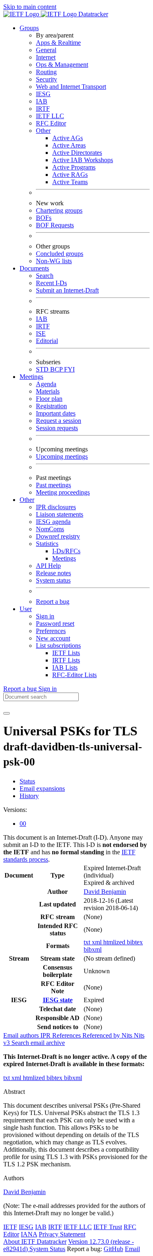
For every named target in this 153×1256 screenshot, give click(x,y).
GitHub (113, 1248)
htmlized (115, 942)
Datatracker (92, 14)
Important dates (55, 413)
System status (53, 580)
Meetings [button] (31, 376)
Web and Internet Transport (71, 86)
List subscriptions (58, 645)
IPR (46, 1035)
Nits (128, 1035)
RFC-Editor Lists (74, 674)
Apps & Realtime (58, 42)
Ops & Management (62, 64)
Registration (51, 406)
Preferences (51, 630)
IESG (43, 93)
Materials (48, 391)
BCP (57, 369)
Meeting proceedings (63, 492)
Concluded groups (59, 253)
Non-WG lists (54, 260)
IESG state (58, 999)
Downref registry (58, 536)
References (67, 1035)
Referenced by (102, 1035)
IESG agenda (53, 521)
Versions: (15, 809)
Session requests (57, 428)
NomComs (50, 529)
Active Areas (69, 145)
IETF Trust (107, 1226)
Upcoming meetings (62, 456)
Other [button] (27, 499)
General (46, 49)
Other (43, 130)
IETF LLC (50, 115)
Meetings (64, 558)
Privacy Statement (62, 1234)
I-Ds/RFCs (66, 551)
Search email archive (38, 1042)
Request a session (58, 420)
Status (27, 781)
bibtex (135, 942)
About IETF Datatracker (35, 1241)
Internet (45, 57)
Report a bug (52, 601)
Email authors (21, 1035)
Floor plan (49, 398)
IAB (41, 101)
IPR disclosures (56, 507)
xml (97, 942)
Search (44, 275)
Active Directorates (77, 152)
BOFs (43, 217)
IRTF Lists (66, 660)
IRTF (43, 108)
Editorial (47, 340)
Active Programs (73, 167)
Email (132, 1248)
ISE (41, 333)
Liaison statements (59, 514)
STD (43, 369)
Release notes (53, 573)
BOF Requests (55, 225)
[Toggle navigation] (6, 713)
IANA (29, 1234)
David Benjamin (105, 891)
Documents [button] (34, 268)
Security (46, 79)
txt (88, 942)
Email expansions (42, 788)
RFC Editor (51, 123)
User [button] (26, 608)
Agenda (46, 384)
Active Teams (70, 181)
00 (23, 823)
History (29, 795)
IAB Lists (65, 667)
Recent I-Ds (51, 282)
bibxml (93, 949)
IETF (10, 1226)
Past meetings (53, 485)
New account (53, 638)
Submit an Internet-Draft (67, 290)
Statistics (47, 543)
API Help (48, 565)
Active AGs (67, 137)
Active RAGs (70, 174)
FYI (69, 369)
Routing (46, 71)
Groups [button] (29, 27)
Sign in (45, 616)
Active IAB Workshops (82, 159)
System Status (47, 1248)
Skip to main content (29, 6)
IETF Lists (66, 652)
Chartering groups (59, 210)
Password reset (55, 623)
